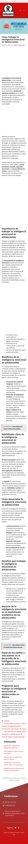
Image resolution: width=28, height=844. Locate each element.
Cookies (22, 832)
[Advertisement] (14, 63)
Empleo (6, 721)
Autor (14, 834)
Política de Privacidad (15, 832)
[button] (20, 10)
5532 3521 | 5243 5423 (10, 802)
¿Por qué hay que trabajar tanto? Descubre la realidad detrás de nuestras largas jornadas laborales (14, 734)
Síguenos (10, 828)
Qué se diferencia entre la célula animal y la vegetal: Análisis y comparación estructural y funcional (14, 726)
